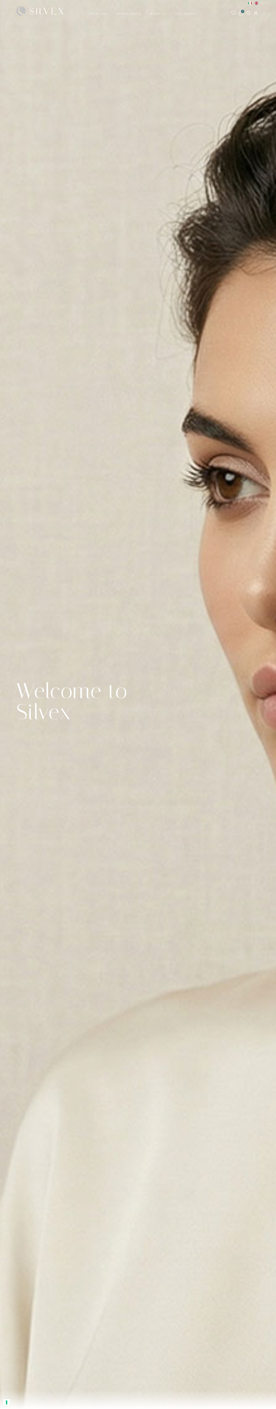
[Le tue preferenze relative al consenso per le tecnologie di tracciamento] (6, 1402)
